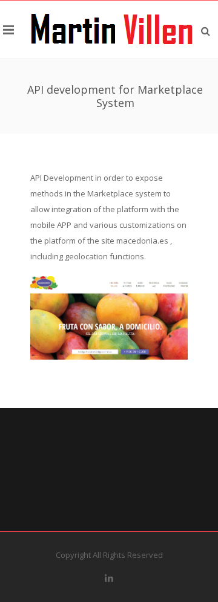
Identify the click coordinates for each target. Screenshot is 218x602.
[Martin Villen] (111, 29)
